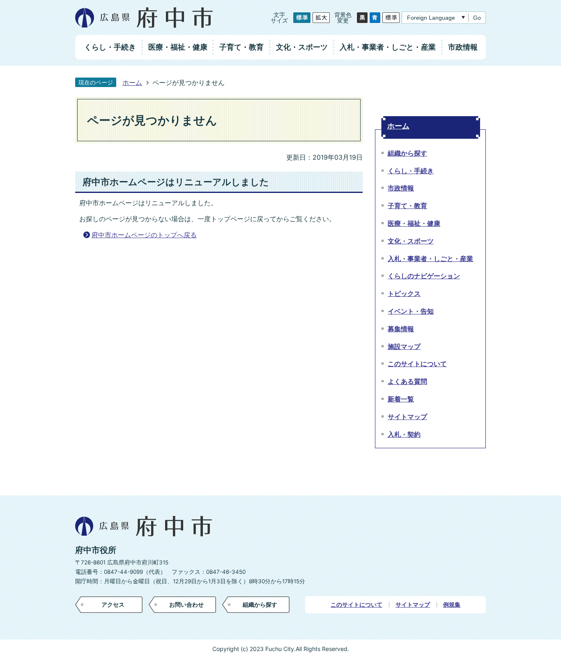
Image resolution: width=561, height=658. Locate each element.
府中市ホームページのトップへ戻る (144, 235)
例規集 (451, 604)
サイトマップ (412, 604)
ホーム (132, 82)
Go (477, 17)
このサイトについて (356, 604)
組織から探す (260, 604)
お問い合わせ (186, 604)
